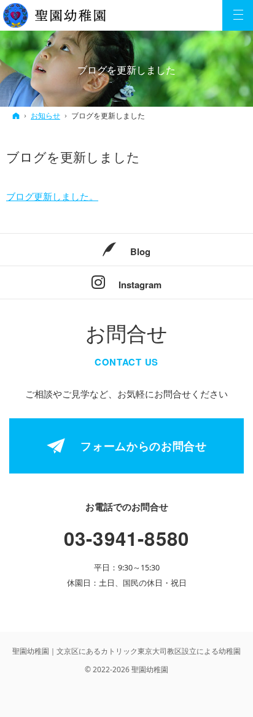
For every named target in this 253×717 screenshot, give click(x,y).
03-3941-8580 (127, 538)
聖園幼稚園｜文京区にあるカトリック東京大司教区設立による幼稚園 (126, 651)
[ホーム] (16, 115)
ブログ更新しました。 (52, 196)
